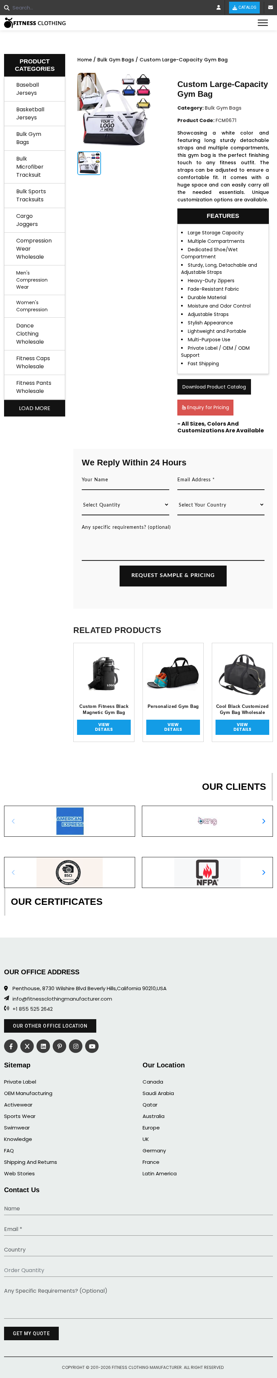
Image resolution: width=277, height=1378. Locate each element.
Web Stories (19, 1173)
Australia (154, 1116)
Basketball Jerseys (30, 113)
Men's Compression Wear (32, 279)
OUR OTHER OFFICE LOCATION (50, 1026)
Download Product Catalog (214, 386)
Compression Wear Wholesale (34, 249)
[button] (263, 821)
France (151, 1162)
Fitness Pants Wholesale (33, 387)
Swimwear (17, 1127)
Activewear (18, 1104)
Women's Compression (32, 306)
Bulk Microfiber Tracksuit (30, 167)
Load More (34, 408)
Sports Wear (19, 1116)
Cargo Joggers (27, 220)
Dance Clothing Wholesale (30, 334)
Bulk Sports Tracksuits (31, 195)
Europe (151, 1127)
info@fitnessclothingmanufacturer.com (62, 999)
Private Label (20, 1081)
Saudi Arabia (158, 1093)
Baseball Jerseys (27, 89)
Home (84, 59)
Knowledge (18, 1139)
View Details (104, 727)
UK (146, 1139)
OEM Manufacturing (28, 1093)
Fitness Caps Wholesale (33, 362)
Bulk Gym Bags (28, 138)
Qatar (150, 1104)
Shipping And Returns (30, 1162)
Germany (154, 1150)
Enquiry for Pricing (207, 407)
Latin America (160, 1173)
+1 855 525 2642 (32, 1009)
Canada (153, 1081)
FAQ (9, 1150)
